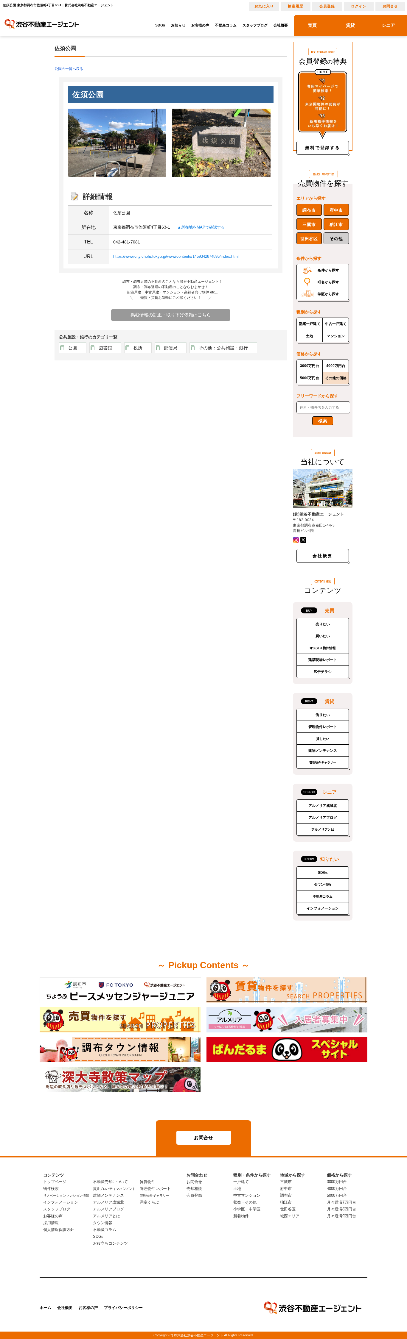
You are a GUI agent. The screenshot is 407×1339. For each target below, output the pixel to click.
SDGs (160, 25)
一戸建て (241, 1181)
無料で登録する (322, 147)
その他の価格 (336, 378)
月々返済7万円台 (341, 1202)
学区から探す (328, 294)
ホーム (45, 1307)
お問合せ (390, 6)
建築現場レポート (322, 660)
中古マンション (246, 1195)
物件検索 (51, 1188)
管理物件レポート (322, 727)
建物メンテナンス (322, 751)
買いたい (323, 636)
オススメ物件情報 (323, 648)
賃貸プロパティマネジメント (114, 1188)
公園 (72, 347)
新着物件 (241, 1216)
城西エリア (289, 1216)
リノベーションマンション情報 (66, 1195)
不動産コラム (226, 25)
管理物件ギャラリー (322, 762)
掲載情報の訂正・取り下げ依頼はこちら (171, 314)
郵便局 (170, 347)
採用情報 (51, 1223)
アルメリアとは (322, 829)
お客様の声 (200, 25)
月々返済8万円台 (341, 1209)
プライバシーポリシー (123, 1307)
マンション (336, 336)
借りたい (323, 715)
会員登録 (327, 6)
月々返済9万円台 (341, 1216)
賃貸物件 (147, 1181)
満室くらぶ (149, 1202)
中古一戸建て (336, 324)
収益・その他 (245, 1202)
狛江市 (336, 224)
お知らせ (178, 25)
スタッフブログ (255, 25)
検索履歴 (295, 6)
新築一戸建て (309, 324)
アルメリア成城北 (322, 806)
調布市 (309, 210)
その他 (336, 238)
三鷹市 (309, 224)
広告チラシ (323, 672)
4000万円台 (335, 366)
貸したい (322, 738)
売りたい (323, 624)
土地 (309, 336)
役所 (137, 347)
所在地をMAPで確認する (203, 227)
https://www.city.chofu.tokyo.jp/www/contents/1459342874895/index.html (176, 256)
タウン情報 (323, 884)
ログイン (358, 6)
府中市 (336, 210)
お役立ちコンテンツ (110, 1243)
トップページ (54, 1181)
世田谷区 (309, 238)
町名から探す (328, 282)
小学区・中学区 (246, 1209)
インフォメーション (323, 908)
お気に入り (264, 6)
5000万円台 (309, 378)
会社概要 (281, 25)
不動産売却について (110, 1181)
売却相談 (194, 1188)
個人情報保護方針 (58, 1229)
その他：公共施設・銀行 (223, 347)
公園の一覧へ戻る (69, 69)
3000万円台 (309, 366)
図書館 (105, 347)
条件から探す (328, 270)
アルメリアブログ (322, 817)
